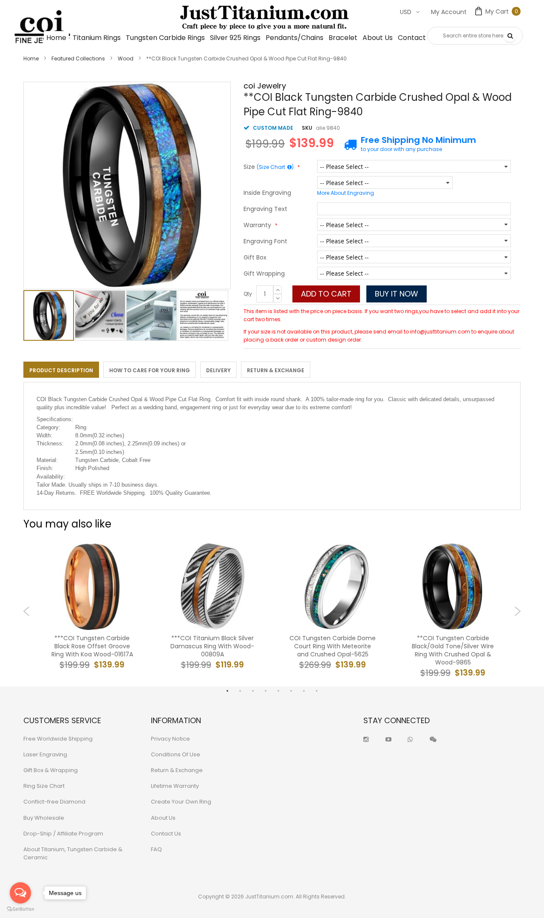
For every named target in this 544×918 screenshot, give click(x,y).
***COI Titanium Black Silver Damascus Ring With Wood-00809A (212, 646)
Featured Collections (78, 58)
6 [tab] (291, 691)
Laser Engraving (45, 754)
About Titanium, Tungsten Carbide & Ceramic (72, 853)
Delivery (218, 370)
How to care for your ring (149, 370)
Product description (61, 370)
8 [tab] (316, 691)
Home (31, 58)
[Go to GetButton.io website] (20, 909)
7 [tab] (304, 691)
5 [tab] (278, 691)
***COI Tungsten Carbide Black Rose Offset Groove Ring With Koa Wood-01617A (92, 646)
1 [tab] (227, 691)
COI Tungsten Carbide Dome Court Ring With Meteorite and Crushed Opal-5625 (332, 646)
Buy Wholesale (43, 818)
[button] (100, 315)
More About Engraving (345, 193)
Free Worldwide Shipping (58, 739)
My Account (449, 12)
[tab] (61, 370)
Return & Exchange (275, 370)
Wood (125, 58)
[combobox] (475, 36)
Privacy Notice (170, 739)
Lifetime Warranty (175, 786)
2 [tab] (240, 691)
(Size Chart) (275, 167)
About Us (163, 818)
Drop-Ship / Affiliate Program (63, 834)
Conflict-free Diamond (54, 802)
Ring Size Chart (44, 786)
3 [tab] (253, 691)
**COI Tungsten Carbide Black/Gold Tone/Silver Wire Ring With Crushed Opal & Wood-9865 (453, 650)
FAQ (156, 849)
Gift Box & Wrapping (50, 770)
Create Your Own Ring (181, 802)
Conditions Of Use (175, 754)
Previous (26, 611)
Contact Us (166, 834)
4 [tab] (265, 691)
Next (517, 611)
